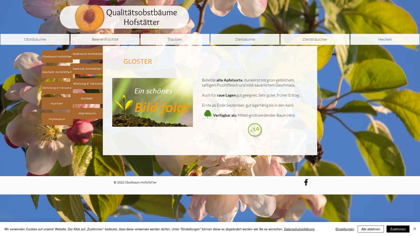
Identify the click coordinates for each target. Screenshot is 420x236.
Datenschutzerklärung (299, 229)
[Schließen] (414, 229)
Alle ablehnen (370, 229)
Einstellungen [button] (345, 229)
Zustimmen (398, 229)
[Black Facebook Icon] (306, 182)
